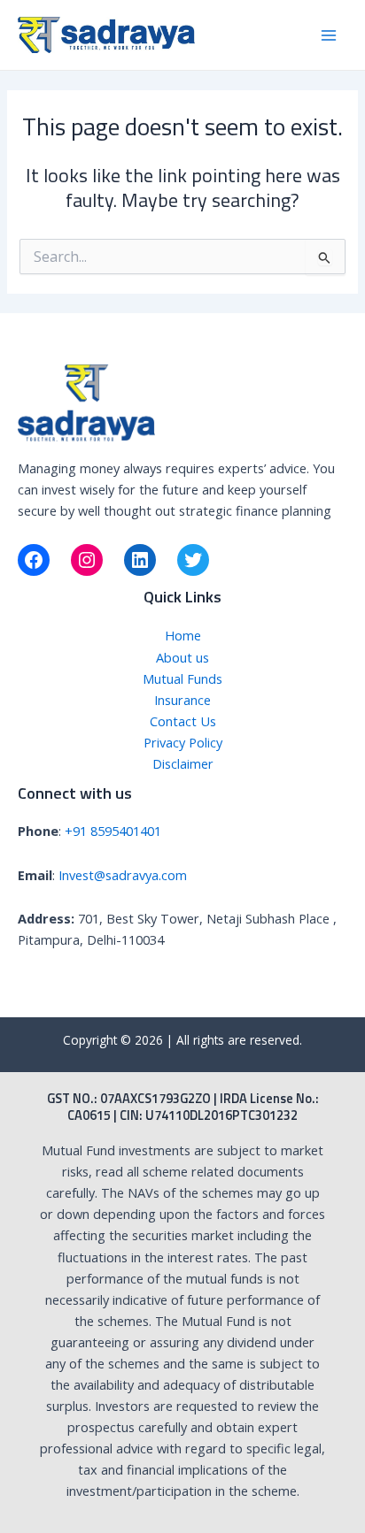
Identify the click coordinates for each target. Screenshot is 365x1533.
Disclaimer (183, 763)
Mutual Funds (182, 678)
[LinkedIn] (140, 560)
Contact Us (183, 721)
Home (183, 635)
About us (182, 657)
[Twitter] (193, 560)
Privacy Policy (183, 742)
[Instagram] (87, 560)
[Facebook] (34, 560)
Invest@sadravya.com (122, 875)
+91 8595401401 (113, 830)
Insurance (182, 700)
